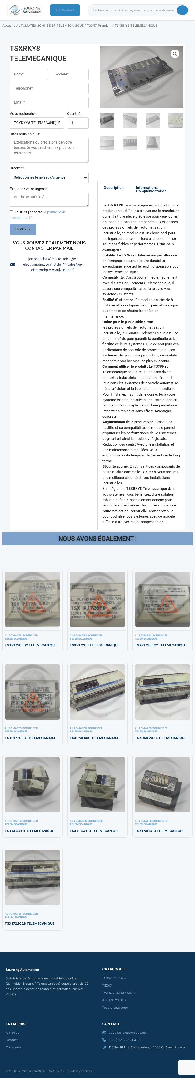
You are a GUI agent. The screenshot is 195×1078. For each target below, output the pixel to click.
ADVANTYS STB (114, 1000)
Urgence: (17, 168)
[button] (175, 54)
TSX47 (107, 985)
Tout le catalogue (115, 1007)
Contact (68, 10)
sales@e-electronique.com (128, 1032)
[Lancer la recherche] (182, 10)
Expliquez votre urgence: (29, 189)
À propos (12, 1032)
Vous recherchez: (23, 113)
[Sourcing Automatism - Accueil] (24, 10)
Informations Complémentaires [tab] (151, 189)
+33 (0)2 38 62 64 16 (124, 1040)
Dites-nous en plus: (25, 134)
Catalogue (13, 1047)
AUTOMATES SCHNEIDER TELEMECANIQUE (50, 25)
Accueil (7, 25)
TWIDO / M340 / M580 (119, 993)
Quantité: (74, 113)
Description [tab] (114, 188)
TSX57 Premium (99, 25)
